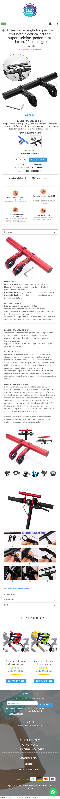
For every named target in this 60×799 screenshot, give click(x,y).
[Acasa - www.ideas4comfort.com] (30, 10)
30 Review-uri (35, 49)
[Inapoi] (2, 30)
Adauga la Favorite (19, 178)
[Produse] (3, 24)
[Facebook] (30, 731)
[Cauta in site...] (57, 23)
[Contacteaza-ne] (43, 23)
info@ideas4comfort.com (31, 748)
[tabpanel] (30, 82)
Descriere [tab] (8, 232)
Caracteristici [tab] (9, 594)
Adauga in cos (38, 159)
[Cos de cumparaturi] (50, 23)
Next (55, 85)
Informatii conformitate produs (17, 588)
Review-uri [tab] (10, 599)
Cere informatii (40, 178)
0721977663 (31, 744)
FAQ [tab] (6, 605)
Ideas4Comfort (30, 46)
